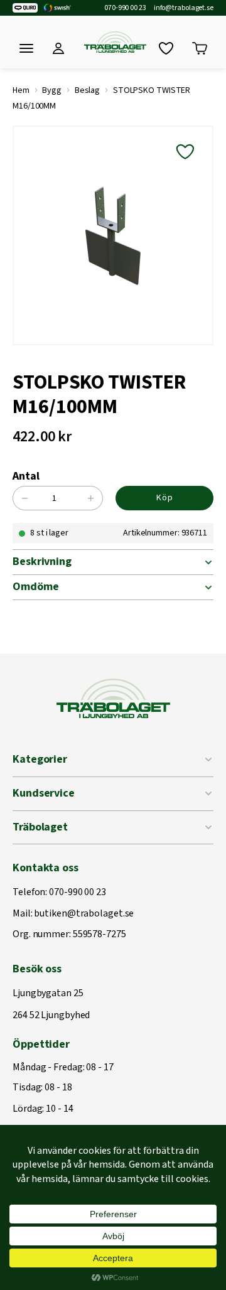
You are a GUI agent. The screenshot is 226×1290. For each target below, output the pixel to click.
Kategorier (40, 759)
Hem (21, 90)
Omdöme (35, 586)
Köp (164, 498)
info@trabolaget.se (183, 8)
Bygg (52, 90)
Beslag (87, 90)
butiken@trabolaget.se (84, 914)
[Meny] (26, 48)
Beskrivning (42, 561)
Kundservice (44, 793)
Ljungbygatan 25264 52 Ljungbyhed (51, 1004)
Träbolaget (40, 827)
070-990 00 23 (125, 8)
